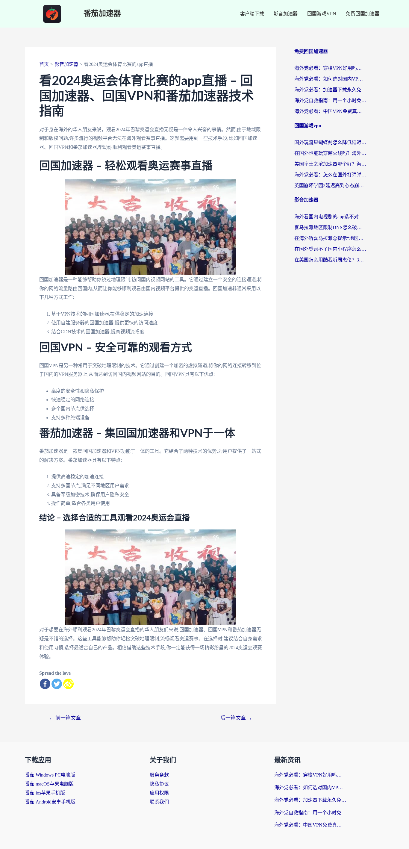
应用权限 (159, 792)
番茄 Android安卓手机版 (50, 801)
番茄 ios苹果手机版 (45, 792)
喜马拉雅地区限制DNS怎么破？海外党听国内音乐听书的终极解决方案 (330, 227)
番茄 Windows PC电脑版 (50, 774)
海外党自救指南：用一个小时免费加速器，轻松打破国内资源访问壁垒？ (330, 100)
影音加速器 (286, 13)
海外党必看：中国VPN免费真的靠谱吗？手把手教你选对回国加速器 (330, 111)
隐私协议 (159, 783)
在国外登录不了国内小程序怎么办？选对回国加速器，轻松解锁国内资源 (330, 249)
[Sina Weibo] (68, 684)
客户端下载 (252, 13)
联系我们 (159, 801)
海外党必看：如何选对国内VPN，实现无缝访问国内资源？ (330, 78)
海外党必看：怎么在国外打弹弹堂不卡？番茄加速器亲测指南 (330, 174)
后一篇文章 (236, 718)
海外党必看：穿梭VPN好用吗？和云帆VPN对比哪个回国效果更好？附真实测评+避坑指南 (330, 68)
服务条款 (159, 774)
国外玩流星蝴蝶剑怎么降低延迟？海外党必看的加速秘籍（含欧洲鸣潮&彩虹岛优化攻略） (330, 142)
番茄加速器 (102, 13)
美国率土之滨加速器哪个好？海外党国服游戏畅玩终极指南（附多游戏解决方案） (330, 164)
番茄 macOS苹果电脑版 (49, 783)
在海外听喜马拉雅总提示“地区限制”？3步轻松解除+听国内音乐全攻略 (330, 238)
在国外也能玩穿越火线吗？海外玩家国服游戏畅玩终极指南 (330, 153)
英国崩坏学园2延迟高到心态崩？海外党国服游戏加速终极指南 (330, 185)
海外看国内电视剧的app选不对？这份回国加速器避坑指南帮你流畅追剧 (330, 216)
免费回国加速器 (362, 13)
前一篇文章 (65, 718)
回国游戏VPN (321, 13)
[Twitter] (56, 684)
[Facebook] (45, 684)
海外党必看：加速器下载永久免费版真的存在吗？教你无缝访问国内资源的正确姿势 (330, 89)
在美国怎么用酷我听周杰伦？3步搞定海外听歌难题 (330, 259)
